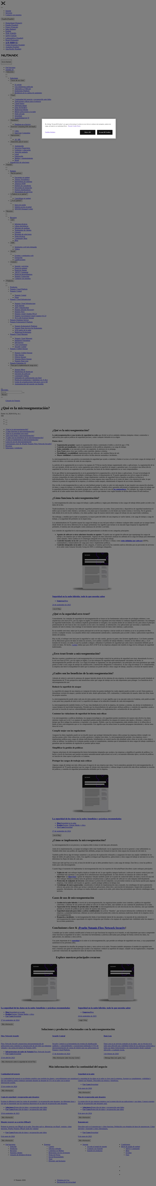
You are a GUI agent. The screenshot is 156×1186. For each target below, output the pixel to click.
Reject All (88, 132)
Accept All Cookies (104, 132)
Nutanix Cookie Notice (74, 126)
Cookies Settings (50, 132)
